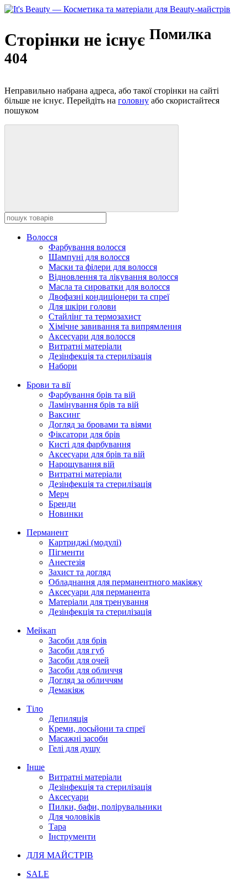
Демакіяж (66, 690)
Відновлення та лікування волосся (113, 276)
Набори (63, 366)
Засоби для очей (79, 660)
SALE (37, 874)
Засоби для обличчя (85, 670)
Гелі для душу (74, 748)
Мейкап (41, 630)
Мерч (59, 494)
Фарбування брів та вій (92, 394)
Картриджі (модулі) (85, 542)
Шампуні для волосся (89, 257)
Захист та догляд (80, 572)
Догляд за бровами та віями (100, 424)
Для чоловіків (74, 816)
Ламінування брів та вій (94, 404)
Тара (57, 826)
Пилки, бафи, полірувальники (105, 806)
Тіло (34, 708)
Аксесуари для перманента (99, 592)
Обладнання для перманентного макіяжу (125, 582)
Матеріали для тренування (98, 602)
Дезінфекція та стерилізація (100, 356)
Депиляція (68, 718)
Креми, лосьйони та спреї (97, 728)
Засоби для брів (78, 640)
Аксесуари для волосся (92, 336)
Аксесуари (69, 797)
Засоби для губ (76, 650)
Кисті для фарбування (90, 444)
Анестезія (67, 562)
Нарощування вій (82, 464)
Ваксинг (64, 414)
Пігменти (66, 552)
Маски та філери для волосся (103, 267)
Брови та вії (48, 384)
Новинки (66, 513)
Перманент (47, 532)
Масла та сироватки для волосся (109, 286)
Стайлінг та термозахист (95, 316)
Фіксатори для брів (84, 434)
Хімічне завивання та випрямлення (115, 326)
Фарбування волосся (87, 247)
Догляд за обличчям (86, 680)
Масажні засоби (78, 738)
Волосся (41, 237)
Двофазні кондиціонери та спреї (109, 296)
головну (133, 100)
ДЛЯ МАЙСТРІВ (59, 855)
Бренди (62, 503)
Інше (35, 767)
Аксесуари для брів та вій (97, 454)
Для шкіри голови (82, 306)
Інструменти (72, 836)
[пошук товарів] (91, 168)
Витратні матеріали (85, 346)
